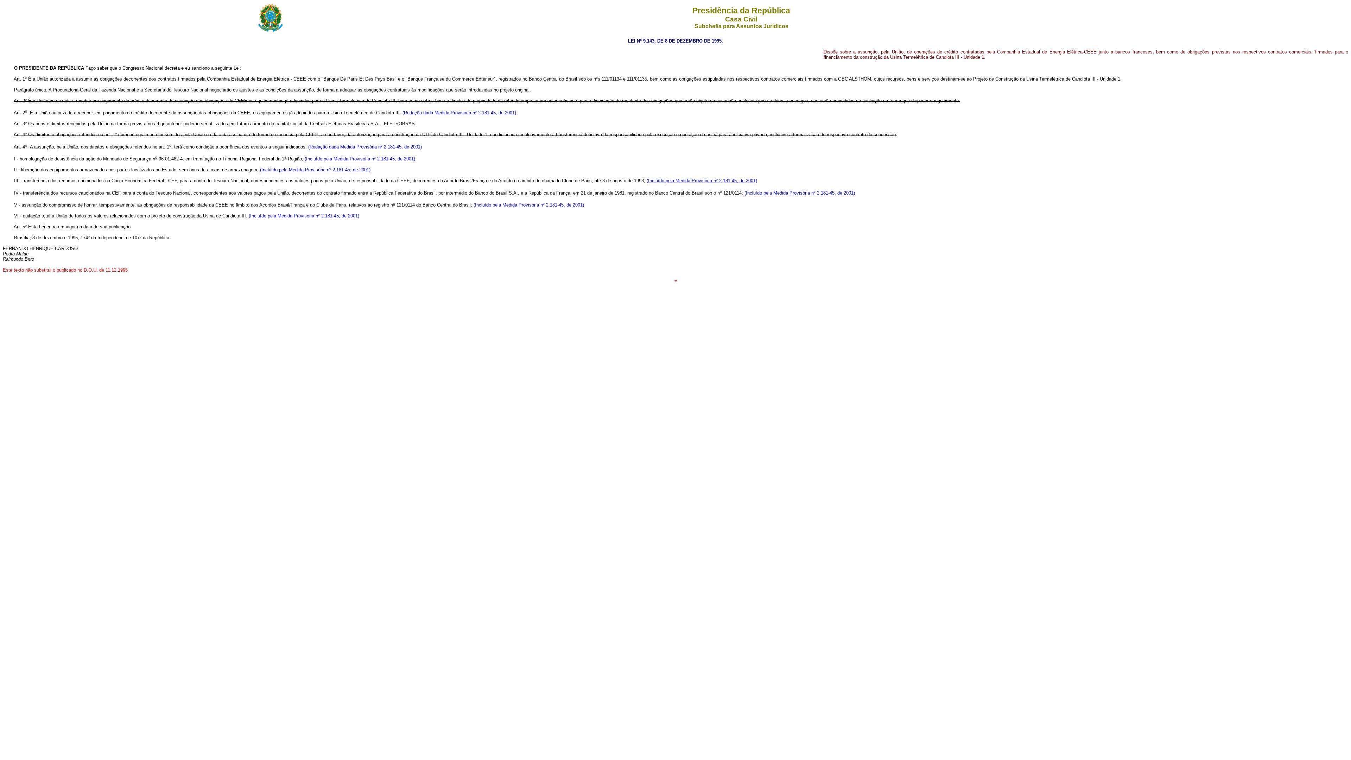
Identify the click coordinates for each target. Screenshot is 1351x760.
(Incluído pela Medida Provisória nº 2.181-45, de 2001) (360, 159)
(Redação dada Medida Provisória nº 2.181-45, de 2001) (459, 112)
